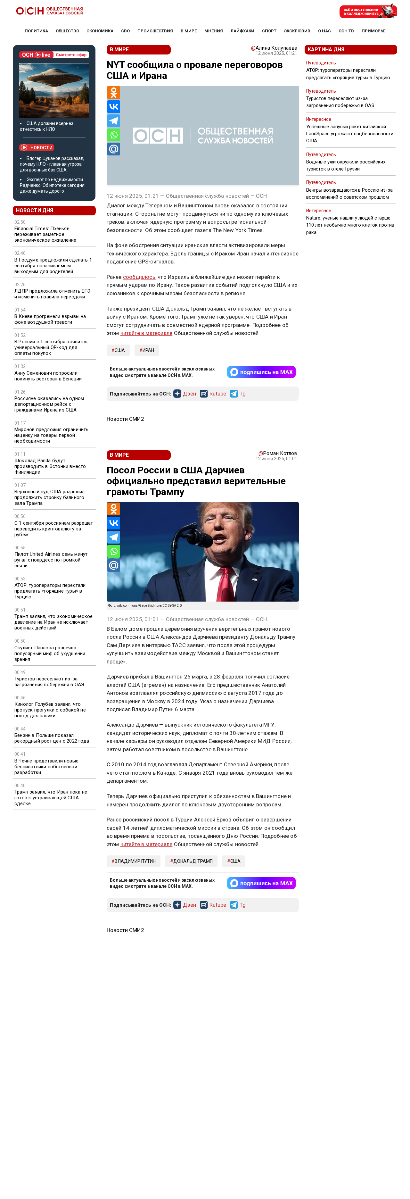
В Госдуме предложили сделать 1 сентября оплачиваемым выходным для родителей (53, 265)
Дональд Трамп (193, 861)
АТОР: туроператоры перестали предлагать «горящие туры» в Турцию (50, 591)
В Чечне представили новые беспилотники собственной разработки (46, 766)
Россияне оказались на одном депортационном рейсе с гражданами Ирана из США (49, 404)
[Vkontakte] (113, 106)
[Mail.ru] (113, 149)
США (120, 350)
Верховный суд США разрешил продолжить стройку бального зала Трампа (49, 497)
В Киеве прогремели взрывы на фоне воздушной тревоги (50, 319)
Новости (41, 147)
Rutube (217, 394)
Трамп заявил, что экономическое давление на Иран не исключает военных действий (53, 622)
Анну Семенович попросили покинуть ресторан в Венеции (48, 376)
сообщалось (139, 277)
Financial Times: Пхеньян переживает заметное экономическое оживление (45, 234)
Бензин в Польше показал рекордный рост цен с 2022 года (51, 738)
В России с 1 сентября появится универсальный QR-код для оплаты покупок (50, 347)
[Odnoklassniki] (113, 92)
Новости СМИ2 (125, 419)
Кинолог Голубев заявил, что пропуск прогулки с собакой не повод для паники (50, 710)
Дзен (189, 394)
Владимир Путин (135, 861)
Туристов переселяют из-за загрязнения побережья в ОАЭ (49, 681)
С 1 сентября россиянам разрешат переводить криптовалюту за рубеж (53, 528)
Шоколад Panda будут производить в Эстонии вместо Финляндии (50, 466)
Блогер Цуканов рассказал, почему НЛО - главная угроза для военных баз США (52, 164)
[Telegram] (113, 120)
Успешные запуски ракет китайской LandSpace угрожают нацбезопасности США (349, 134)
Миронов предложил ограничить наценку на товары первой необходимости (51, 435)
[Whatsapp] (113, 135)
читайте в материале (146, 333)
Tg (243, 394)
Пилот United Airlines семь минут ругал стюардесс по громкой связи (50, 560)
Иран (148, 350)
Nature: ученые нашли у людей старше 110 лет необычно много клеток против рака (350, 225)
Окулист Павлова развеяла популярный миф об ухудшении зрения (49, 653)
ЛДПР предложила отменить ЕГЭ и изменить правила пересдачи (52, 294)
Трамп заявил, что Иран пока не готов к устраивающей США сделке (50, 797)
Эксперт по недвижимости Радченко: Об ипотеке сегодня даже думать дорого (52, 185)
